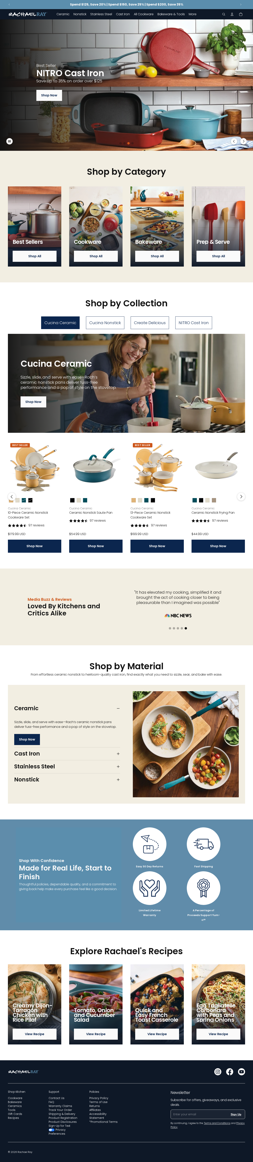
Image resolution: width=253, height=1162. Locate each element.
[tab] (60, 322)
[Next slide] (240, 4)
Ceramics (15, 1106)
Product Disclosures (63, 1122)
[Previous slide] (9, 4)
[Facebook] (229, 1071)
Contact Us (56, 1098)
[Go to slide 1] (120, 143)
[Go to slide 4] (132, 143)
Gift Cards (15, 1114)
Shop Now (49, 95)
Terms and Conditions (217, 1123)
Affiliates (95, 1110)
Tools (11, 1110)
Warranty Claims (60, 1106)
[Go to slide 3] (128, 143)
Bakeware (15, 1102)
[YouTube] (241, 1071)
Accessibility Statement (98, 1116)
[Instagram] (217, 1071)
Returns (94, 1106)
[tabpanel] (126, 443)
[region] (126, 85)
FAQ (51, 1102)
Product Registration (63, 1118)
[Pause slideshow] (9, 141)
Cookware (15, 1098)
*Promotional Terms (103, 1122)
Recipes (13, 1118)
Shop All (34, 256)
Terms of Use (98, 1102)
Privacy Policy (98, 1098)
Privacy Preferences (57, 1132)
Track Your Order (60, 1110)
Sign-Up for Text (59, 1126)
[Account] (232, 14)
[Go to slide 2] (124, 143)
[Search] (223, 14)
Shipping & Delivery (62, 1114)
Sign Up (236, 1114)
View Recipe (34, 1034)
